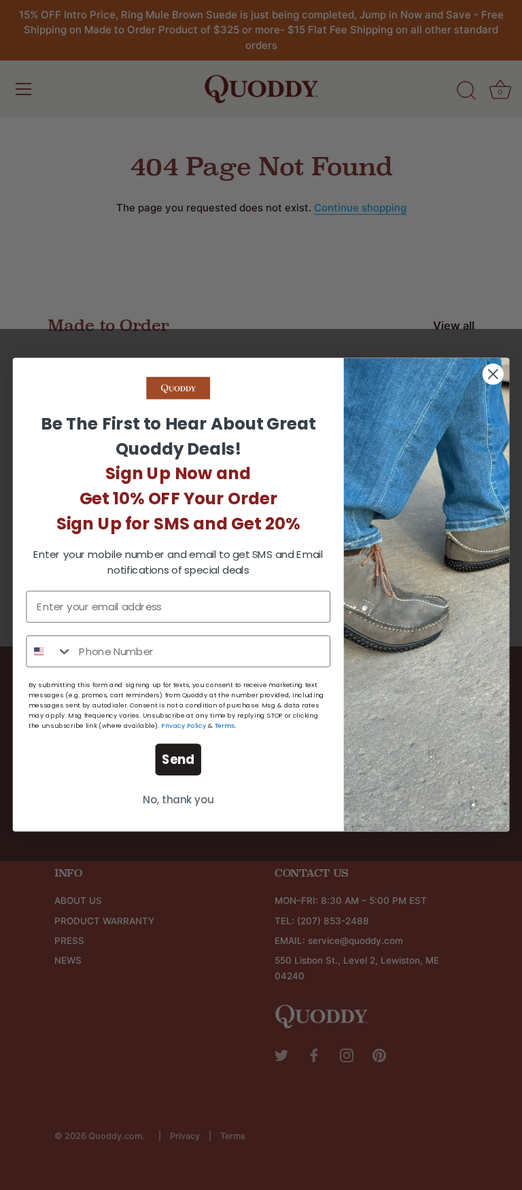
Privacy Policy (183, 726)
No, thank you (178, 800)
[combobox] (49, 651)
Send (178, 760)
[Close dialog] (493, 374)
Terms (225, 726)
